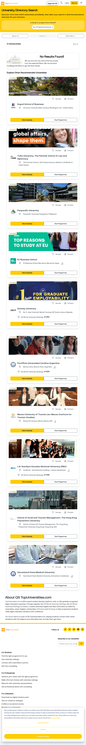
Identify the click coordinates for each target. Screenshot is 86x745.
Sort (74, 44)
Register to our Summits (11, 707)
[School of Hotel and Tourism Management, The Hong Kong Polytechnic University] (13, 519)
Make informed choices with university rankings (20, 680)
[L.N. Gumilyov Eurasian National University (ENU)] (13, 468)
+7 (69, 470)
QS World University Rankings (55, 604)
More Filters (70, 36)
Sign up (74, 3)
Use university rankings (10, 659)
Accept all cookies (43, 736)
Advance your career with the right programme (20, 677)
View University (27, 120)
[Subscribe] (81, 643)
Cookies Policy (55, 718)
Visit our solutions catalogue (12, 701)
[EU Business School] (13, 261)
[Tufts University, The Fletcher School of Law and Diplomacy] (13, 157)
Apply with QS (52, 3)
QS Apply (51, 609)
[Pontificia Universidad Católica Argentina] (13, 364)
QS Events (41, 609)
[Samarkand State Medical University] (13, 574)
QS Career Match (11, 617)
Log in (67, 3)
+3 (62, 263)
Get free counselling (9, 666)
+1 (55, 421)
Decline (43, 729)
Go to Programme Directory (42, 27)
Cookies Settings (43, 723)
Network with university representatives (17, 683)
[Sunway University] (13, 310)
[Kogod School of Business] (13, 105)
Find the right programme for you (14, 656)
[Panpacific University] (13, 212)
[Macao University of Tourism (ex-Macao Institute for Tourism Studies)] (13, 416)
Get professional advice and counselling (17, 687)
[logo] (9, 3)
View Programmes (60, 120)
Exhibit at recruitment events (13, 704)
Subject (42, 36)
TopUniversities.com (12, 601)
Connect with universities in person (15, 663)
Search (14, 36)
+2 (72, 576)
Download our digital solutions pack (15, 697)
